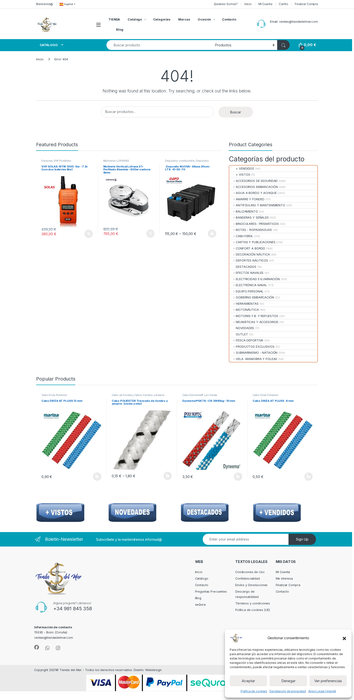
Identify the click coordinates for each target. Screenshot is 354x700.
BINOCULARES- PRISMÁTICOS (257, 224)
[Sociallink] (36, 647)
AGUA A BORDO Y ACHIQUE (256, 193)
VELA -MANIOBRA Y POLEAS (256, 359)
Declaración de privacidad (287, 691)
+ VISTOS (243, 174)
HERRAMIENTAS (247, 303)
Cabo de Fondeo (122, 395)
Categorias (162, 19)
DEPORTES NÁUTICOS (252, 260)
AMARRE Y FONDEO (250, 199)
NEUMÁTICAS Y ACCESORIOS (257, 322)
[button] (344, 638)
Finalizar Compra (306, 4)
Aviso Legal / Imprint (322, 691)
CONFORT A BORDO (250, 248)
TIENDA (114, 19)
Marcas (184, 19)
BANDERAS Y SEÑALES (252, 217)
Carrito (283, 4)
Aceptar (248, 681)
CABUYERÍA (244, 236)
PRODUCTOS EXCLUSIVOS (255, 346)
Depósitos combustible (179, 160)
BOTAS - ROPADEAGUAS (254, 230)
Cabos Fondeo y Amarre (149, 395)
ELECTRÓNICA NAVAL (251, 285)
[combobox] (159, 45)
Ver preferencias (328, 681)
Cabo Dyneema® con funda (199, 395)
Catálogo (135, 19)
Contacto (229, 19)
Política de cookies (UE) (252, 610)
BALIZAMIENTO (247, 211)
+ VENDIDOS (245, 168)
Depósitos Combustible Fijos (187, 162)
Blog (119, 29)
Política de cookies (254, 691)
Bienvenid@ (44, 4)
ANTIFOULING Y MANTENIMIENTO (260, 205)
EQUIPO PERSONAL (249, 291)
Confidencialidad (247, 578)
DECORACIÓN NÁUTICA (253, 254)
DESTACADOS (246, 267)
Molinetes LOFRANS (116, 160)
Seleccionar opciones (206, 233)
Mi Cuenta (265, 4)
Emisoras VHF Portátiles (56, 160)
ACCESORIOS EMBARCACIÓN (257, 187)
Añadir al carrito (87, 234)
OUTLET (242, 334)
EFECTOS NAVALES (249, 273)
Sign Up (302, 539)
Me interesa (284, 578)
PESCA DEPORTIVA (249, 340)
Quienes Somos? (226, 4)
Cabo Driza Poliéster (54, 395)
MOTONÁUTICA (247, 310)
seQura (200, 604)
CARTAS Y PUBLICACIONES (255, 242)
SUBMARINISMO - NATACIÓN (256, 352)
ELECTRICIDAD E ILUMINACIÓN (258, 279)
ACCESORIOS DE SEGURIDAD (257, 181)
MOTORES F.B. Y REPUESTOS (257, 316)
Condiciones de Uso (250, 572)
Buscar (235, 112)
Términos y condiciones (252, 603)
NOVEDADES (245, 328)
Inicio (248, 4)
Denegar (288, 681)
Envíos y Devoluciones (251, 585)
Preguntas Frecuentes (211, 591)
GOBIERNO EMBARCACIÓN (255, 297)
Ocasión (204, 19)
